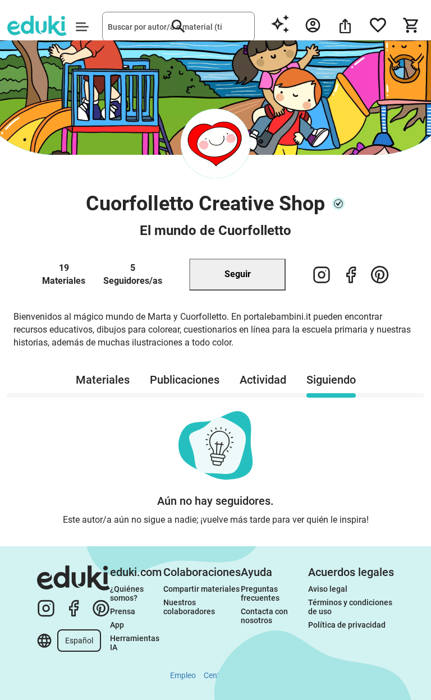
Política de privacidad (347, 624)
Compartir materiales (201, 588)
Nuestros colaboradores (189, 607)
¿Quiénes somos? (127, 593)
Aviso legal (327, 588)
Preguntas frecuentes (260, 593)
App (117, 624)
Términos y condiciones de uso (351, 607)
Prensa (122, 611)
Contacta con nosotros (265, 616)
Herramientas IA (135, 643)
